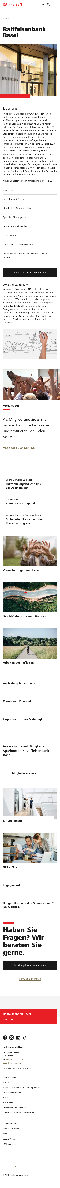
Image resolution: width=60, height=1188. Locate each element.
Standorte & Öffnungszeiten (17, 208)
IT (15, 1166)
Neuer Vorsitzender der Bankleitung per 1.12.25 (27, 180)
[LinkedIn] (18, 1037)
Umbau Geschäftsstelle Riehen (18, 244)
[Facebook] (5, 1037)
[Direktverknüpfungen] (43, 4)
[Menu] (55, 4)
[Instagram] (11, 1037)
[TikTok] (25, 1037)
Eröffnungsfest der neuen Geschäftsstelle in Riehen (25, 255)
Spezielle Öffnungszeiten (15, 217)
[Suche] (48, 4)
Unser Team (9, 190)
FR (10, 1166)
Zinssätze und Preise (13, 199)
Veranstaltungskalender (15, 226)
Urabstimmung (10, 235)
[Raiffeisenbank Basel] (12, 4)
